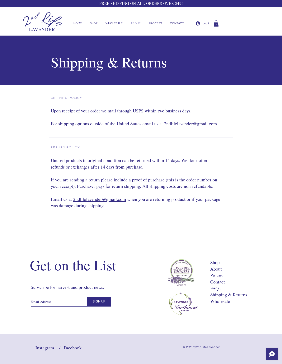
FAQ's (215, 288)
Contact (217, 282)
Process (217, 275)
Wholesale (220, 301)
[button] (216, 23)
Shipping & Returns (228, 295)
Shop (215, 262)
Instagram (44, 348)
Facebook (73, 348)
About (216, 269)
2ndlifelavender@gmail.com (190, 124)
